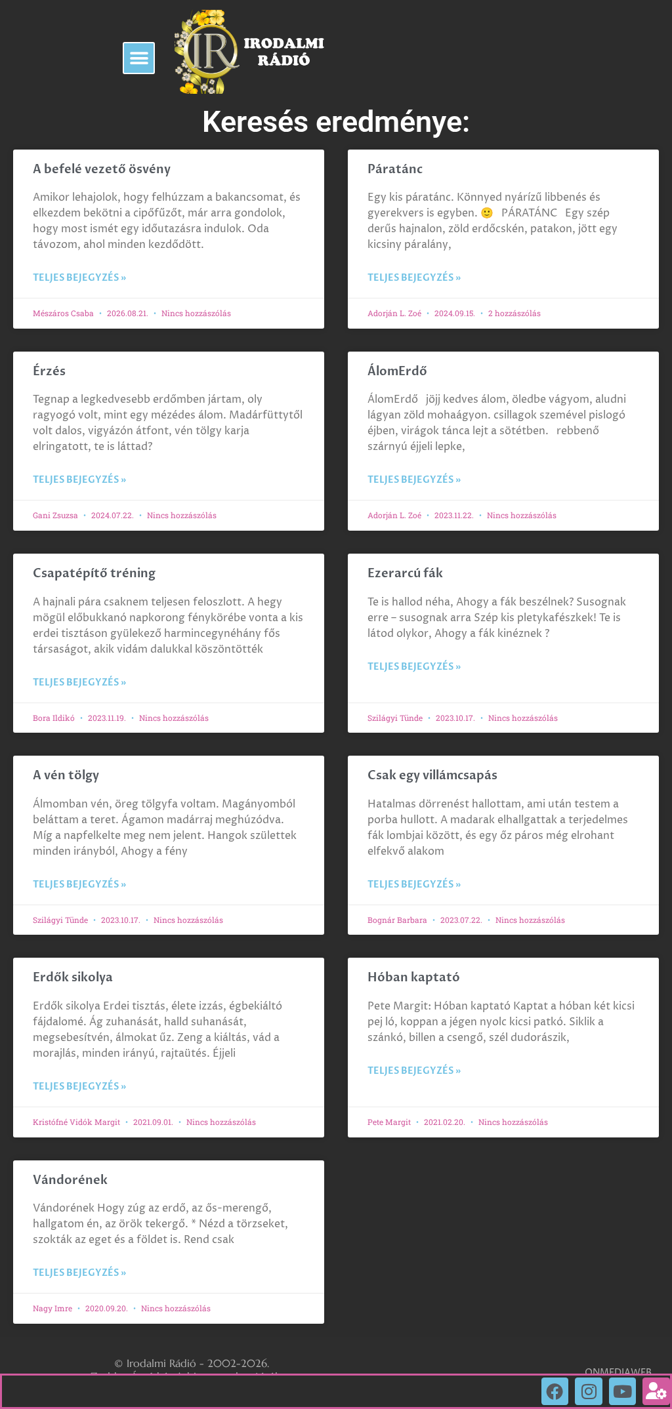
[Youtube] (623, 1391)
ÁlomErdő (397, 371)
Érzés (49, 371)
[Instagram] (588, 1391)
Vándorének (70, 1180)
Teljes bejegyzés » (79, 278)
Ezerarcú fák (405, 573)
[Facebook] (555, 1391)
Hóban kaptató (414, 978)
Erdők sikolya (73, 978)
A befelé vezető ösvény (102, 169)
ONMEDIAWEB (618, 1372)
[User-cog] (656, 1391)
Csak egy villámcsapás (432, 775)
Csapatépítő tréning (94, 573)
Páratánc (395, 169)
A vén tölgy (66, 775)
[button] (139, 58)
